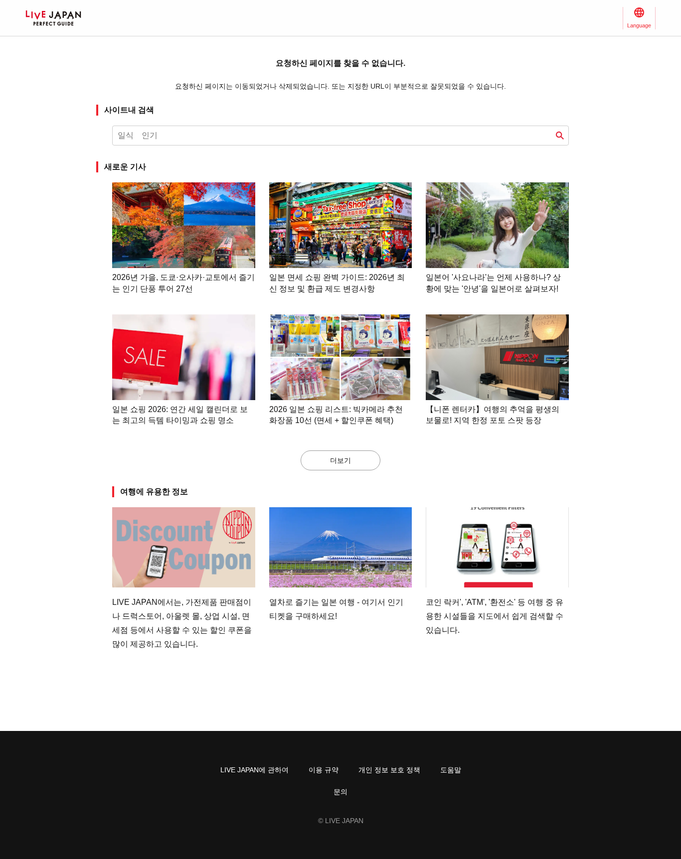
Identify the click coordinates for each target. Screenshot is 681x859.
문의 (340, 792)
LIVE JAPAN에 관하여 (254, 770)
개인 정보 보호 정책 (389, 770)
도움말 (450, 770)
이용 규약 (324, 770)
